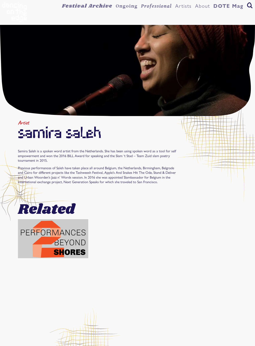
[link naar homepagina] (14, 12)
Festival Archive (87, 6)
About (202, 6)
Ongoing (127, 6)
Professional (156, 6)
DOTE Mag (228, 6)
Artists (183, 6)
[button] (249, 5)
